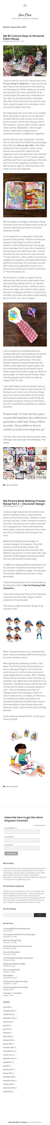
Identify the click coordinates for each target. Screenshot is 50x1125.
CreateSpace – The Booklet (12, 993)
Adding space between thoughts (14, 964)
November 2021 (8, 1051)
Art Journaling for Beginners (16, 83)
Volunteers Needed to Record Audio (15, 987)
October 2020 (8, 1084)
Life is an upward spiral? (11, 970)
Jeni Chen (25, 15)
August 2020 (7, 1091)
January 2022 (7, 1044)
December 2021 (8, 1047)
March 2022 (7, 1036)
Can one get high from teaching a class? (16, 929)
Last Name (8, 845)
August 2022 (7, 1022)
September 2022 (9, 1018)
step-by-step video (25, 145)
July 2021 (6, 1066)
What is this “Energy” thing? (12, 940)
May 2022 (6, 1033)
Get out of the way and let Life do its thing (17, 946)
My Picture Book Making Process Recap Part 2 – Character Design (24, 502)
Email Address (10, 828)
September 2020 (9, 1088)
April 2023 (6, 1007)
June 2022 (6, 1029)
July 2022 (6, 1025)
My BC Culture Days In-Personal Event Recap (23, 37)
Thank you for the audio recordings (15, 981)
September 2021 (9, 1058)
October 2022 (8, 1014)
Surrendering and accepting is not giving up (18, 958)
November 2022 (8, 1011)
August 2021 (7, 1062)
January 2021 (7, 1073)
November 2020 (8, 1080)
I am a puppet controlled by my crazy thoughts (19, 934)
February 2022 (8, 1040)
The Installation (8, 975)
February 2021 (8, 1069)
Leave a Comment (11, 485)
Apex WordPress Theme (17, 1122)
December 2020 (8, 1077)
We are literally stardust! (11, 952)
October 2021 (8, 1055)
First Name (9, 837)
